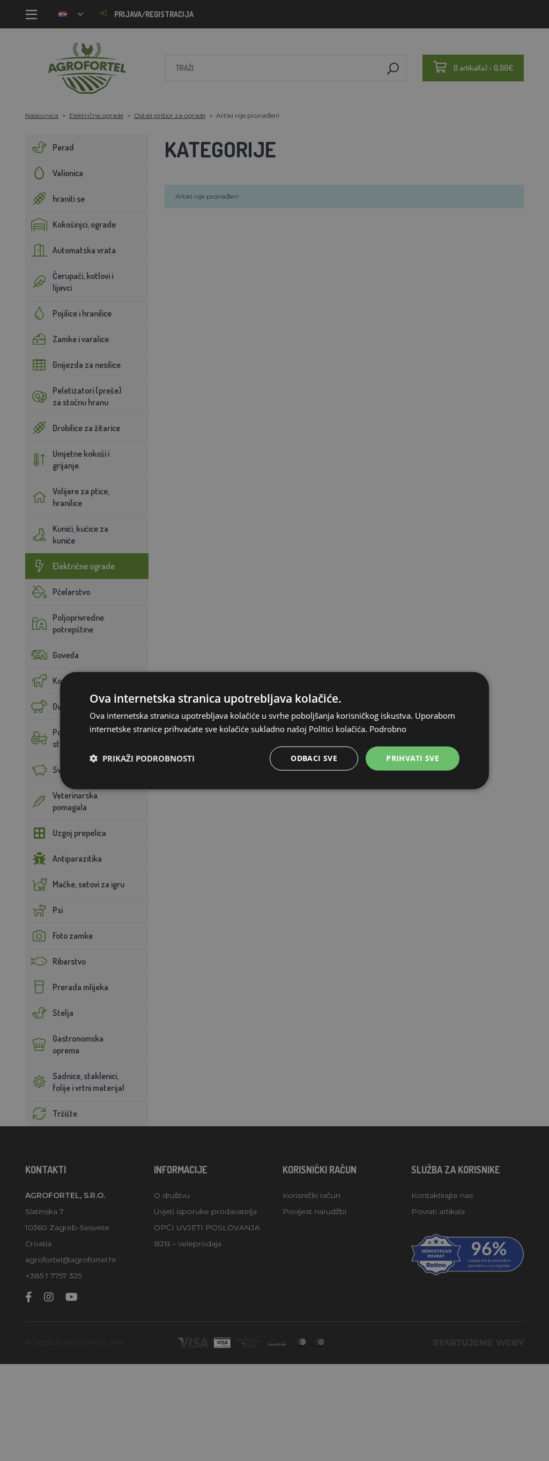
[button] (142, 758)
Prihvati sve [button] (412, 758)
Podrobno (387, 729)
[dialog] (274, 730)
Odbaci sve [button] (314, 758)
